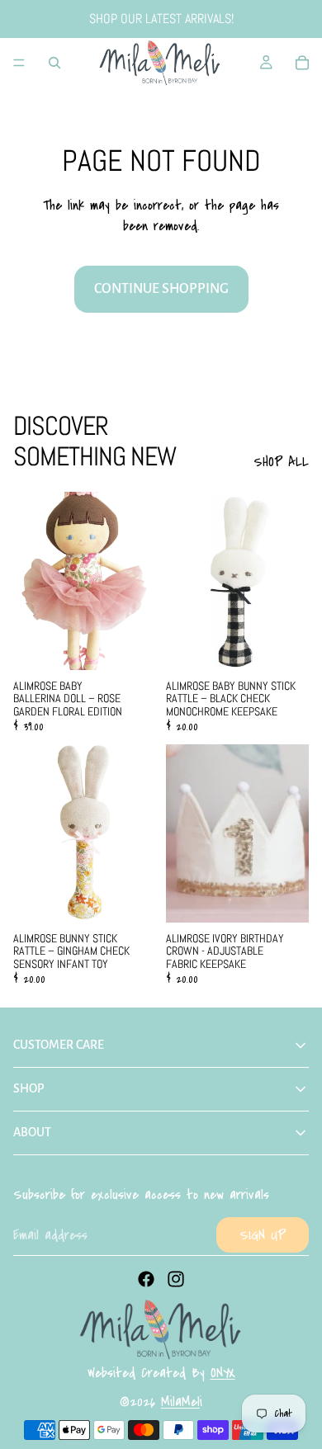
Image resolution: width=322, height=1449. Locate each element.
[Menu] (19, 63)
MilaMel (180, 1401)
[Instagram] (176, 1279)
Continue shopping (161, 288)
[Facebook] (146, 1279)
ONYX (223, 1372)
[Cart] (302, 63)
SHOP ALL (281, 461)
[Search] (54, 63)
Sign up (262, 1235)
